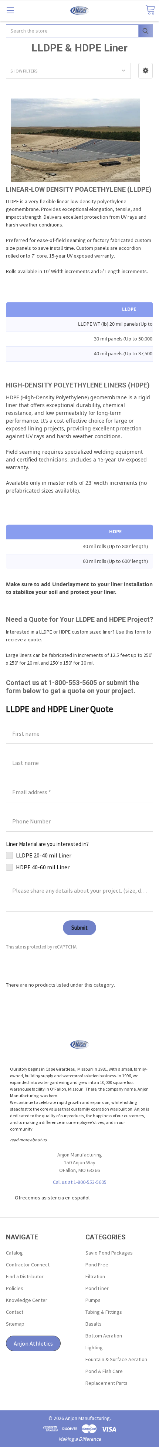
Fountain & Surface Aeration (116, 1359)
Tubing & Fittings (103, 1312)
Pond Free (96, 1264)
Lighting (94, 1347)
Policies (14, 1288)
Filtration (95, 1276)
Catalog (14, 1252)
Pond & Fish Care (104, 1371)
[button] (145, 70)
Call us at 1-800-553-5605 (79, 1182)
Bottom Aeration (103, 1335)
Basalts (93, 1323)
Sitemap (15, 1323)
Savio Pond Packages (109, 1252)
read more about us (28, 1139)
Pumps (93, 1300)
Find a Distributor (25, 1276)
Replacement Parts (106, 1383)
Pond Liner (97, 1288)
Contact (14, 1312)
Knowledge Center (26, 1300)
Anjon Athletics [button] (33, 1343)
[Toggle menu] (10, 10)
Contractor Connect (28, 1264)
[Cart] (150, 10)
